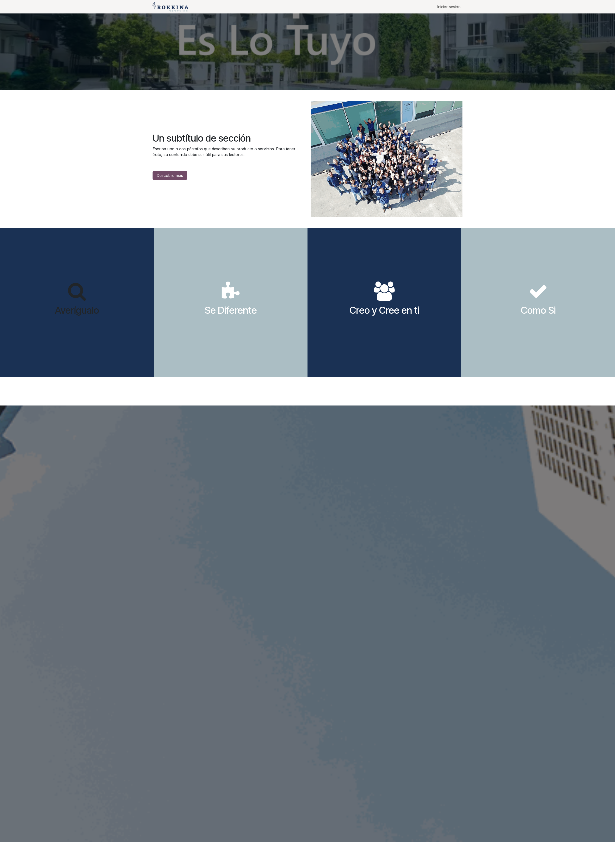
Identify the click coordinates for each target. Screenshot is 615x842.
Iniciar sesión (449, 6)
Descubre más (170, 175)
